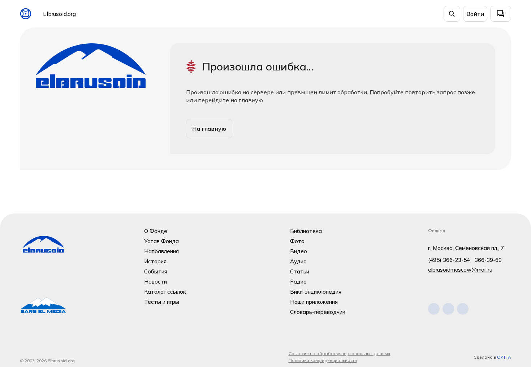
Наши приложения (314, 301)
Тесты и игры (161, 301)
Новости (155, 281)
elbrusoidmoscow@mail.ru (460, 269)
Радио (298, 281)
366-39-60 (488, 260)
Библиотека (306, 231)
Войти (475, 13)
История (155, 261)
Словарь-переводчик (317, 311)
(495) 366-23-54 (449, 260)
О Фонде (155, 231)
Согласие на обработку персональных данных (339, 353)
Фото (297, 241)
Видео (298, 251)
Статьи (299, 271)
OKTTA (504, 357)
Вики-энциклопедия (315, 291)
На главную (209, 128)
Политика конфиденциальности (323, 360)
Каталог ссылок (165, 291)
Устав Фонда (161, 241)
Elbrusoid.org (59, 14)
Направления (161, 251)
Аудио (298, 261)
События (155, 271)
